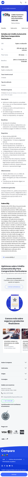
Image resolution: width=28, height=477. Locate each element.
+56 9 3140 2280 (8, 401)
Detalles (3, 28)
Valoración (14, 28)
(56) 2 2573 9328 (8, 393)
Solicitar (14, 474)
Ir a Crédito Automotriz (10, 8)
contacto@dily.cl (10, 257)
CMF (3, 459)
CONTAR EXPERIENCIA (14, 287)
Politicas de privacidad (15, 459)
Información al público (8, 461)
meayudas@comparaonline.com (12, 397)
